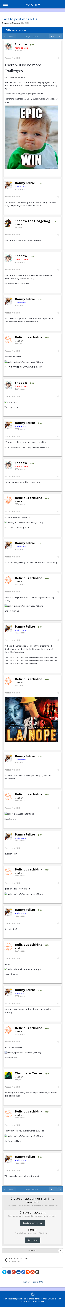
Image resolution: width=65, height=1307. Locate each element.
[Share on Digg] (18, 1272)
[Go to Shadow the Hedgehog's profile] (8, 223)
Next (53, 36)
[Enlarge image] (31, 137)
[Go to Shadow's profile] (8, 46)
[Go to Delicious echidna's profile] (8, 339)
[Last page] (60, 36)
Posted (12, 58)
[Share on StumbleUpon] (32, 1272)
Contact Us (38, 1281)
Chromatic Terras (28, 1073)
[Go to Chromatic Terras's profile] (8, 1075)
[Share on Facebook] (9, 1272)
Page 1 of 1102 (32, 36)
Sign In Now (32, 1240)
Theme (25, 1281)
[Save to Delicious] (23, 1272)
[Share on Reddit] (28, 1272)
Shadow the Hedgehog (32, 221)
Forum (31, 4)
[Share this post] (58, 58)
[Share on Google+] (14, 1272)
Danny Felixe (25, 183)
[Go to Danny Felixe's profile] (8, 185)
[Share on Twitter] (4, 1272)
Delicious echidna (28, 337)
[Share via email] (37, 1272)
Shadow (16, 23)
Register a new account (32, 1223)
